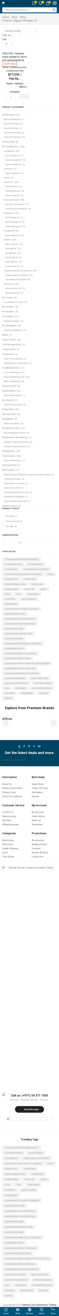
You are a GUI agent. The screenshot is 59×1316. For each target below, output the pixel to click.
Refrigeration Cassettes (14, 497)
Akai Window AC (12, 293)
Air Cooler (7, 297)
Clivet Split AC (11, 262)
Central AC (8, 169)
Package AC (9, 213)
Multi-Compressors (12, 381)
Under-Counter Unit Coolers (16, 501)
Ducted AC (8, 182)
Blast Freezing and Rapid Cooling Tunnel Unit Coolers (27, 474)
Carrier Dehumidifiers (13, 395)
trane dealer (21, 688)
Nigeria (44, 589)
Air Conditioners (10, 146)
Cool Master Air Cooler (13, 302)
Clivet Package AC (13, 222)
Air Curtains (8, 306)
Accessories (8, 141)
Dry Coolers (8, 400)
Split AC (7, 240)
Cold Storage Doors (12, 344)
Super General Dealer (14, 629)
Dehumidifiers (9, 390)
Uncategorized (9, 465)
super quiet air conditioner (16, 683)
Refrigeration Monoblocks (15, 437)
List (4, 39)
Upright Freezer (9, 505)
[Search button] (54, 9)
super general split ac (14, 648)
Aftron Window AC (13, 288)
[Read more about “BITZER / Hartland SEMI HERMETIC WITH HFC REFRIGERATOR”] (24, 96)
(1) (20, 542)
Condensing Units (14, 70)
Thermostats (8, 456)
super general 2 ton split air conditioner (22, 609)
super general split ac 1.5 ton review (20, 653)
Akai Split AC (11, 248)
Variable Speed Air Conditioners (18, 271)
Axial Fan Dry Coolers (13, 405)
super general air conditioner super (20, 624)
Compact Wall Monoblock (15, 446)
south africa (10, 599)
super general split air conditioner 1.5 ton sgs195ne (27, 663)
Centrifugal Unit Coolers (14, 483)
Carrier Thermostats (12, 460)
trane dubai (10, 693)
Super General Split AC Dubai (17, 658)
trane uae (43, 693)
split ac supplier (29, 599)
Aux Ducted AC (11, 186)
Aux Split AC (10, 253)
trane (7, 688)
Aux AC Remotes (11, 128)
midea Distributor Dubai (15, 584)
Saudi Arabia (33, 594)
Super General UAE (39, 678)
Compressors (9, 349)
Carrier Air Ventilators (13, 330)
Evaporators (8, 409)
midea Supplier (11, 589)
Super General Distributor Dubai (18, 633)
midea (50, 574)
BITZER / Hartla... (15, 76)
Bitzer (9, 83)
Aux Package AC (12, 217)
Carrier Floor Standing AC (16, 209)
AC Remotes (8, 114)
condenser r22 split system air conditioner (23, 574)
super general (11, 604)
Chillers (7, 178)
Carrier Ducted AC (13, 191)
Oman (7, 594)
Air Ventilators (9, 325)
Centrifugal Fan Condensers (16, 363)
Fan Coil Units (9, 414)
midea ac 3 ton (11, 579)
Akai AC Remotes (11, 124)
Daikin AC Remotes (12, 137)
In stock (12, 516)
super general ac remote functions (20, 619)
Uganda (8, 698)
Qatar (18, 594)
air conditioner (11, 569)
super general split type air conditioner (21, 673)
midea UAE (29, 589)
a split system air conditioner (36, 569)
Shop (14, 17)
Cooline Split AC (12, 266)
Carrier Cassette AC (13, 160)
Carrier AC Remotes (12, 133)
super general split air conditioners (20, 668)
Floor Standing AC (12, 200)
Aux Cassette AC (12, 155)
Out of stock (14, 521)
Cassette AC (9, 151)
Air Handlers (8, 311)
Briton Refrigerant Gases (14, 433)
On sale (11, 526)
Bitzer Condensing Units (14, 67)
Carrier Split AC (11, 257)
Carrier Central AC (12, 173)
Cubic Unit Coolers (12, 488)
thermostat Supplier (42, 683)
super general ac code (14, 614)
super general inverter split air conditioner (23, 643)
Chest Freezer (9, 339)
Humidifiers (7, 419)
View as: (6, 35)
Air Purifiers (8, 316)
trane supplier (27, 693)
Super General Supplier (15, 678)
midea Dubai (37, 584)
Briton (5, 335)
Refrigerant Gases (11, 428)
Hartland (18, 83)
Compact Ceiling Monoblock (16, 442)
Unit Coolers (8, 470)
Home (5, 17)
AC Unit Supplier (35, 564)
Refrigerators (8, 451)
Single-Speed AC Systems (16, 275)
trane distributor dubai (42, 688)
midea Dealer (30, 579)
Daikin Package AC (13, 226)
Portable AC (9, 231)
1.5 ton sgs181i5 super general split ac (21, 559)
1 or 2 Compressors (12, 372)
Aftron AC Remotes (12, 119)
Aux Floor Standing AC (15, 204)
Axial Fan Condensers (13, 359)
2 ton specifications (13, 564)
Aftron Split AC (11, 244)
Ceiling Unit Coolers (12, 479)
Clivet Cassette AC (13, 164)
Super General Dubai (14, 638)
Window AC (9, 284)
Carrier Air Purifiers (12, 321)
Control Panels (9, 386)
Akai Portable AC (12, 235)
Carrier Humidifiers (12, 423)
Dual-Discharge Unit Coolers (16, 492)
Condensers (8, 354)
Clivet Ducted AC (12, 195)
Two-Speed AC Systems (15, 279)
